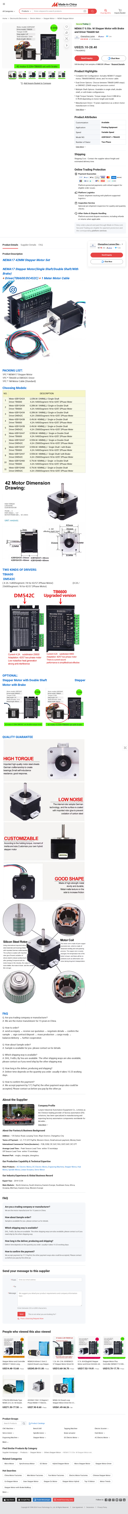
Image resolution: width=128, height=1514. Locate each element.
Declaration (90, 1507)
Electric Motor (35, 18)
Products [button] (25, 11)
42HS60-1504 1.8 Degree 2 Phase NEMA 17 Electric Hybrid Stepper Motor (38, 1403)
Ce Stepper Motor (11, 1481)
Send (21, 1314)
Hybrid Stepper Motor (60, 1463)
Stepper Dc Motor (50, 1481)
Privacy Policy (102, 1507)
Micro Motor (9, 1463)
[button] (3, 4)
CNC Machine (7, 1428)
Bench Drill (37, 1428)
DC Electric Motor (39, 1166)
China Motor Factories (13, 1475)
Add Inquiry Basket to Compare (37, 83)
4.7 (101, 248)
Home (4, 18)
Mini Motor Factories (35, 1475)
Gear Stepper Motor (30, 1481)
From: (14, 1280)
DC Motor (43, 1463)
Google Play (24, 1499)
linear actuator (69, 1433)
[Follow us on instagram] (113, 1499)
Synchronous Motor (27, 1463)
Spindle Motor (14, 1169)
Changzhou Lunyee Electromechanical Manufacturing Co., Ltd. (88, 36)
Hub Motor (99, 1433)
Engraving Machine (56, 1166)
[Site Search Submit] (92, 11)
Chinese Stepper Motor (101, 1475)
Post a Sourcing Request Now (31, 1318)
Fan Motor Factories (56, 1475)
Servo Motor (39, 1169)
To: (15, 1286)
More (4, 1492)
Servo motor (7, 1433)
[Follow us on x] (109, 1499)
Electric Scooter (101, 1428)
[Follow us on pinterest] (120, 1499)
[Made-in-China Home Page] (64, 4)
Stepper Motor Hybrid (70, 1481)
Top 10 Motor (89, 1481)
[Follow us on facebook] (106, 1499)
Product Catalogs (38, 1423)
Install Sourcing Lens (65, 1499)
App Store (9, 1499)
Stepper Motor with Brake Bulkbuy (17, 1487)
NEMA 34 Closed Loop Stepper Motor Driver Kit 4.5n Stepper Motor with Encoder (64, 1403)
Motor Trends (105, 1481)
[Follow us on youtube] (117, 1499)
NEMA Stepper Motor (65, 18)
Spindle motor (38, 1433)
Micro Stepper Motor (82, 1463)
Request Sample (118, 64)
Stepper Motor (49, 18)
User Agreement (77, 1507)
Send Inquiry (86, 58)
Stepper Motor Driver (104, 1463)
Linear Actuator (27, 1169)
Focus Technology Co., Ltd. (46, 1507)
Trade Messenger (42, 1499)
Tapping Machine (70, 1428)
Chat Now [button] (115, 58)
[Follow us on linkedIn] (124, 1499)
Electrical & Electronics (18, 18)
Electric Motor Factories (78, 1475)
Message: (12, 1293)
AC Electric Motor (24, 1166)
